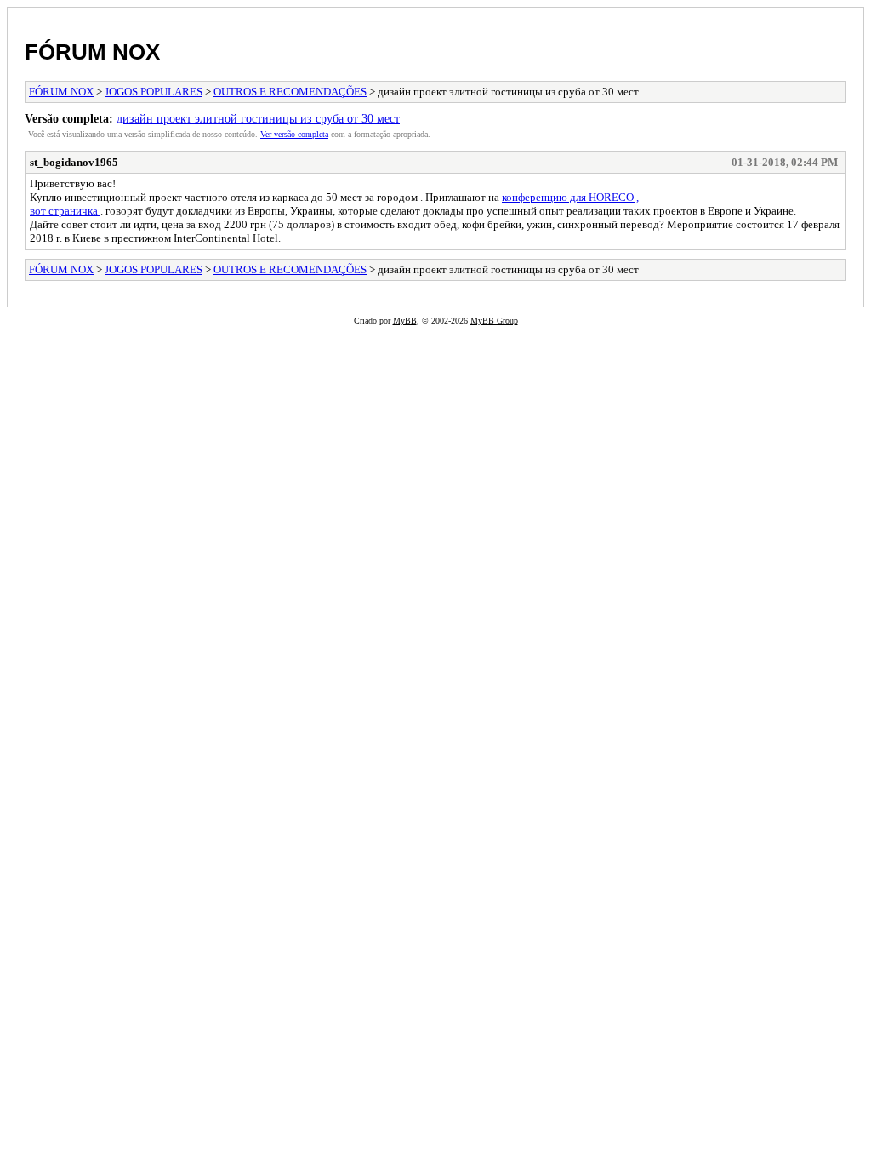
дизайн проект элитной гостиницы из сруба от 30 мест (258, 118)
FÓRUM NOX (92, 52)
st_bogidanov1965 (74, 162)
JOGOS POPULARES (153, 91)
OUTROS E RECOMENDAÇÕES (290, 91)
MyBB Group (494, 320)
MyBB (405, 320)
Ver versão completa (294, 134)
